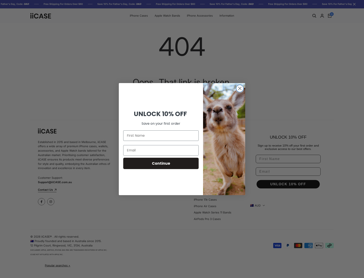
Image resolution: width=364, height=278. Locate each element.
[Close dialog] (240, 88)
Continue (161, 163)
